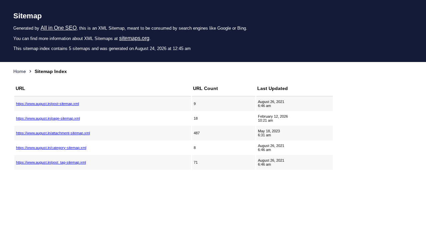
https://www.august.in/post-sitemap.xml (47, 104)
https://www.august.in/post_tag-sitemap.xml (51, 162)
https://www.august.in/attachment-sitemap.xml (53, 133)
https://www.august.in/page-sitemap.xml (48, 118)
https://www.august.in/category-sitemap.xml (51, 148)
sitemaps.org (134, 38)
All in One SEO (59, 28)
